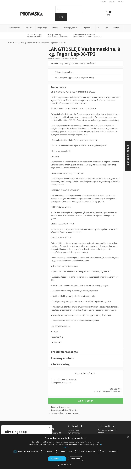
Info (106, 28)
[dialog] (65, 451)
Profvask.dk (12, 43)
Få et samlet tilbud (127, 155)
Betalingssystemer (70, 28)
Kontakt (112, 2)
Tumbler (28, 28)
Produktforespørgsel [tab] (65, 352)
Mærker (55, 28)
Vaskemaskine (14, 28)
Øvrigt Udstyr (42, 28)
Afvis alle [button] (75, 459)
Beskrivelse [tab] (58, 87)
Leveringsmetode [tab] (62, 358)
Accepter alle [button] (57, 459)
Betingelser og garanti (107, 430)
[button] (65, 464)
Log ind (120, 2)
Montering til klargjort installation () (74, 77)
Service (103, 2)
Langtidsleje (87, 28)
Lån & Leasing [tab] (60, 364)
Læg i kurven (86, 400)
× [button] (128, 437)
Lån (98, 28)
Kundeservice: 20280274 (84, 34)
